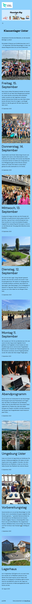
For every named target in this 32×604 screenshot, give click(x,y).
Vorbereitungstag (14, 507)
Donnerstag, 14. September (12, 148)
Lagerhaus (9, 569)
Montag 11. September (10, 334)
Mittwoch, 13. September (11, 210)
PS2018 (4, 601)
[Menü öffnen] (3, 23)
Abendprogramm (14, 394)
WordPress (27, 601)
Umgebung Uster (14, 454)
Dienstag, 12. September (10, 271)
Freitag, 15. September (10, 85)
